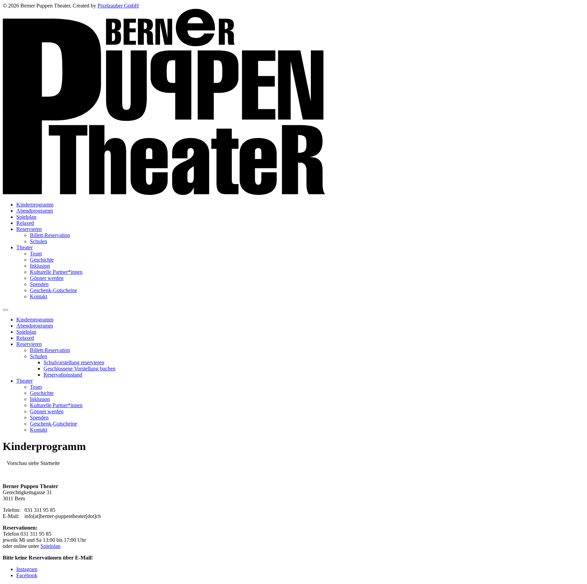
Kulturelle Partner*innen (56, 272)
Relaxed (25, 223)
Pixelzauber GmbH (118, 6)
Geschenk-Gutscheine (53, 290)
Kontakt (38, 296)
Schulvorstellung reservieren (73, 362)
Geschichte (42, 260)
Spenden (39, 284)
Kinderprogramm (34, 204)
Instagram (26, 569)
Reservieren (29, 229)
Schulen (38, 241)
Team (36, 253)
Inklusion (40, 266)
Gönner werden (47, 278)
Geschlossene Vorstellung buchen (79, 368)
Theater (24, 247)
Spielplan (26, 217)
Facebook (26, 575)
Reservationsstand (62, 375)
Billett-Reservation (50, 235)
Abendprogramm (34, 211)
